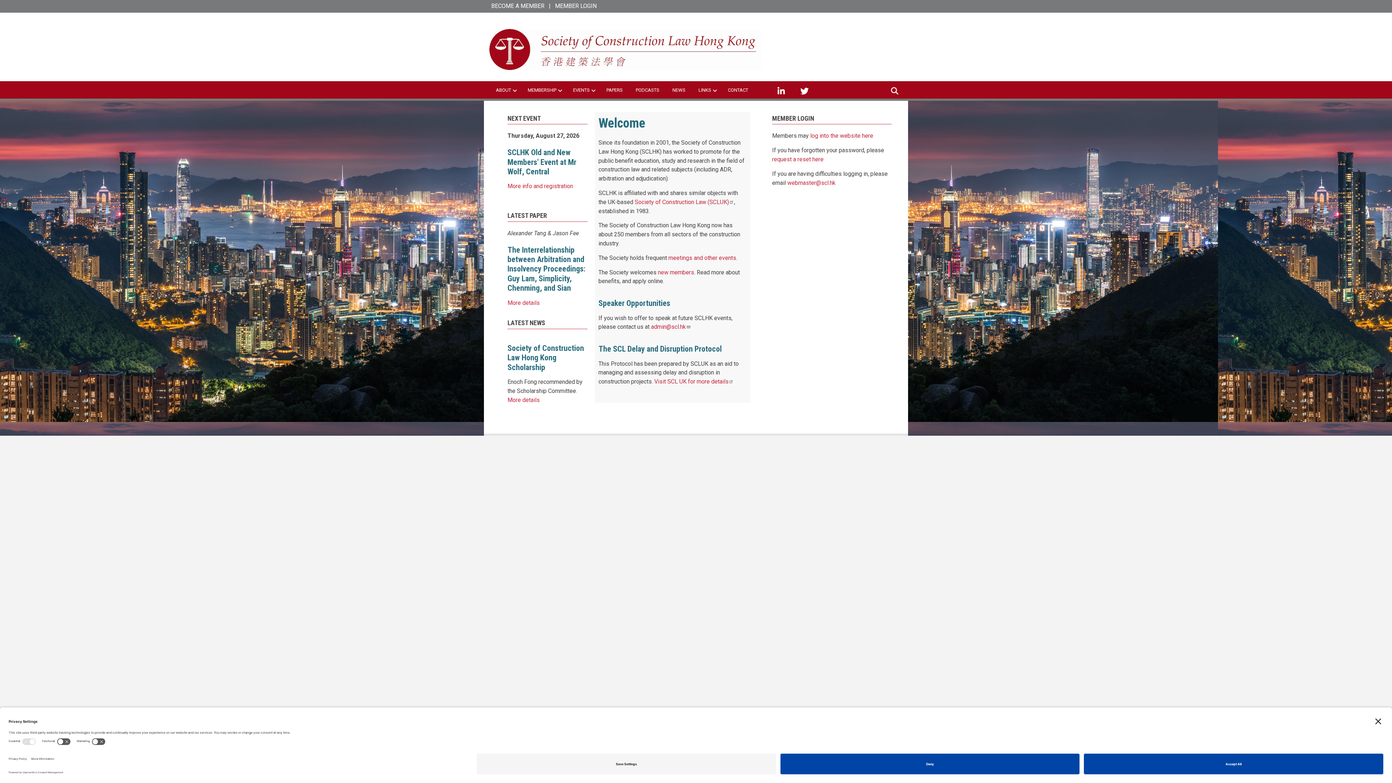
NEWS (678, 90)
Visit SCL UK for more (691, 381)
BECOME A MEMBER (517, 6)
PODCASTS (647, 90)
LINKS (705, 90)
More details (524, 302)
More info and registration (540, 186)
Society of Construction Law (682, 202)
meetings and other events (702, 257)
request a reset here (798, 159)
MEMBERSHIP (542, 90)
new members (676, 272)
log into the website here (841, 135)
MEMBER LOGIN (576, 6)
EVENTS (581, 90)
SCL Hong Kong (820, 36)
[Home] (625, 49)
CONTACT (738, 90)
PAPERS (614, 90)
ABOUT (503, 90)
